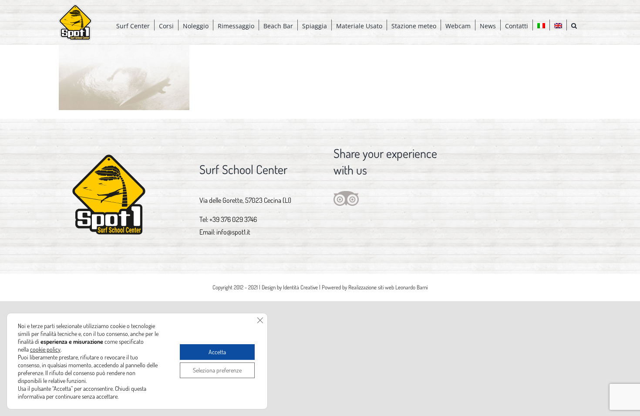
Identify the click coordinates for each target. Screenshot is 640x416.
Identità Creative (300, 287)
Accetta (217, 352)
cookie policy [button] (45, 349)
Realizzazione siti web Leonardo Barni (388, 287)
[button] (574, 25)
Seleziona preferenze (217, 370)
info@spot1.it (233, 232)
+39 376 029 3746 (233, 219)
